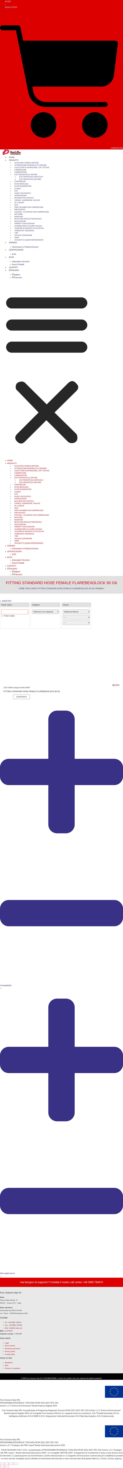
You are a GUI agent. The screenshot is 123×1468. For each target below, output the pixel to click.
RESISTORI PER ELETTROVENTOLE (28, 219)
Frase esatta (9, 616)
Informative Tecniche (21, 262)
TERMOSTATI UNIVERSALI (24, 231)
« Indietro (5, 601)
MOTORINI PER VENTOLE (24, 198)
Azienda (13, 242)
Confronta (21, 697)
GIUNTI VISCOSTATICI (22, 193)
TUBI (16, 233)
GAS (16, 191)
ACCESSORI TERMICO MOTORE (26, 163)
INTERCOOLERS (20, 195)
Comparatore (117, 148)
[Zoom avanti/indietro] (2, 1464)
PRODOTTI (13, 160)
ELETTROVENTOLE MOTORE (30, 179)
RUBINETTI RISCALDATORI (24, 223)
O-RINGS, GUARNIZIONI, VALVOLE (27, 200)
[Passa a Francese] (17, 277)
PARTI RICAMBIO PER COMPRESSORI (28, 207)
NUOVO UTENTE (11, 7)
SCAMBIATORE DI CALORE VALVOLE (28, 226)
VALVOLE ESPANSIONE (23, 235)
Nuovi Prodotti (18, 563)
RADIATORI (18, 217)
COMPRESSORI (20, 170)
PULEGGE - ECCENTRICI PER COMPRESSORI (31, 212)
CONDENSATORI (20, 172)
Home (10, 460)
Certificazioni (16, 250)
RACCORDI (18, 214)
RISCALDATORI (20, 221)
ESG (14, 554)
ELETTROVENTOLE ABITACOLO (31, 177)
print (117, 685)
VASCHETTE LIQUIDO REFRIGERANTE (28, 240)
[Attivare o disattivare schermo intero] (7, 1464)
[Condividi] (11, 1464)
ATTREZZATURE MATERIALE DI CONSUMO (30, 165)
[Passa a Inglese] (16, 275)
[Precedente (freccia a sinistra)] (2, 1467)
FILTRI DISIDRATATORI (22, 186)
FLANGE (17, 188)
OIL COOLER (19, 202)
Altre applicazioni (7, 1273)
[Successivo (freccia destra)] (7, 1467)
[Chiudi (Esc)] (16, 1464)
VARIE (16, 237)
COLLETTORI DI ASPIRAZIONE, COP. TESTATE (31, 167)
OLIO (16, 205)
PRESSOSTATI (19, 209)
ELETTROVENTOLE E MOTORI (25, 174)
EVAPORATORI (20, 181)
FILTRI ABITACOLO (21, 184)
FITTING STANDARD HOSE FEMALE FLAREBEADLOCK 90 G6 (61, 583)
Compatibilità (5, 985)
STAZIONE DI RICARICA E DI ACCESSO (29, 228)
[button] (46, 368)
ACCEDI (8, 1)
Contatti (11, 566)
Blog (11, 257)
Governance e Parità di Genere (25, 247)
